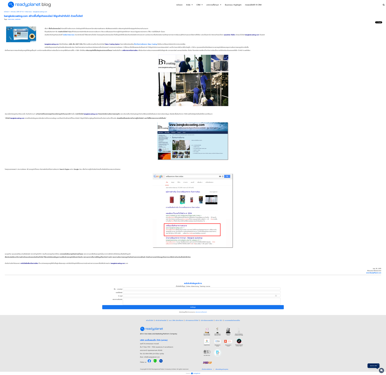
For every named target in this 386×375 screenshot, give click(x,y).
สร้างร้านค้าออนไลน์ (161, 320)
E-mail (120, 296)
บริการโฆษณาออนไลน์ (207, 320)
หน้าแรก (6, 12)
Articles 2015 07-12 (17, 12)
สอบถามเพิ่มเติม (117, 299)
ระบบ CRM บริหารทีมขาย (176, 320)
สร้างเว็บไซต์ (149, 320)
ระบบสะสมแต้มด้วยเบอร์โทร (232, 320)
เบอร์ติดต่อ (119, 292)
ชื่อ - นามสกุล (118, 289)
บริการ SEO (218, 320)
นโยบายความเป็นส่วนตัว (201, 312)
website (18, 19)
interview (11, 19)
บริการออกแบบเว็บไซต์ (191, 320)
